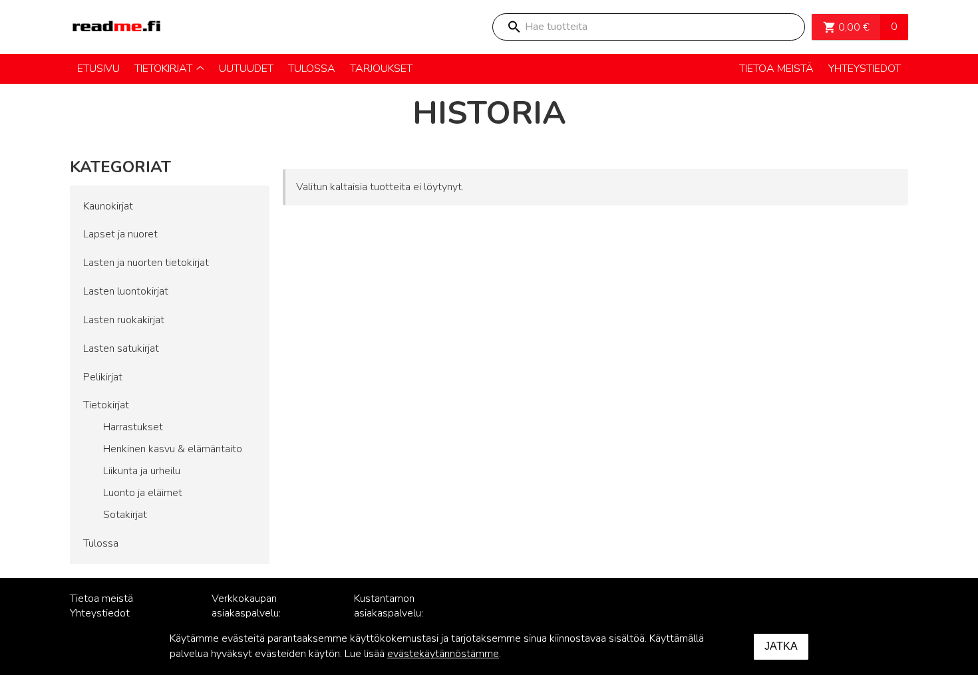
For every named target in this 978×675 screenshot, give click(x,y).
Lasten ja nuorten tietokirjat (146, 262)
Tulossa (100, 543)
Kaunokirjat (108, 206)
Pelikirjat (102, 377)
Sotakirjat (125, 514)
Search (513, 27)
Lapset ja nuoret (120, 234)
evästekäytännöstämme (443, 653)
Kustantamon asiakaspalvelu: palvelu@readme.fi (397, 613)
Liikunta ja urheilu (141, 471)
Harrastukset (133, 427)
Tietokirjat (106, 405)
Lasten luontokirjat (125, 291)
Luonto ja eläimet (142, 492)
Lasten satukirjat (121, 348)
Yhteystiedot (100, 613)
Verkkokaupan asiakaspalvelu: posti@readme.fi (250, 613)
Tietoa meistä (101, 598)
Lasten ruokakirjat (123, 320)
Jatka (781, 646)
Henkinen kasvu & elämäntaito (172, 449)
